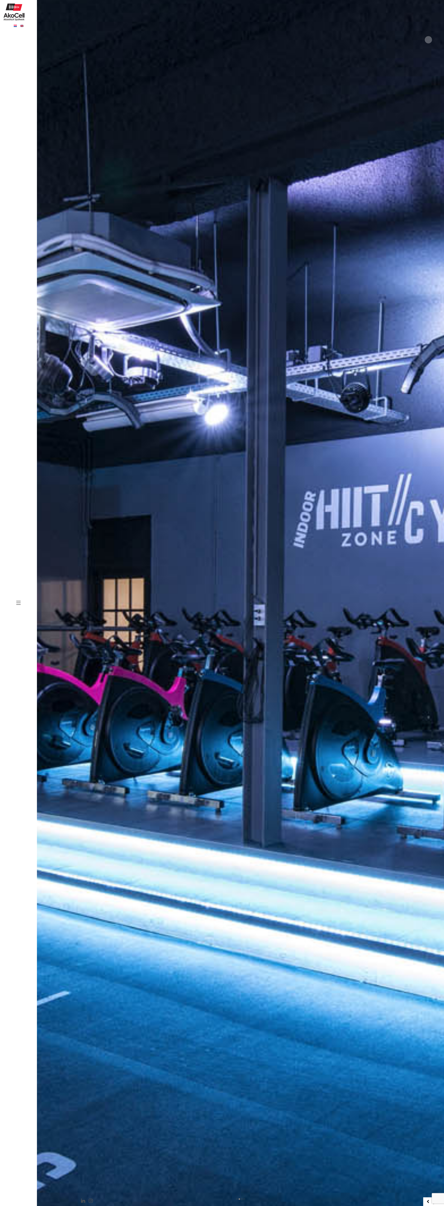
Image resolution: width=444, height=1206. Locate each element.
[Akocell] (14, 11)
